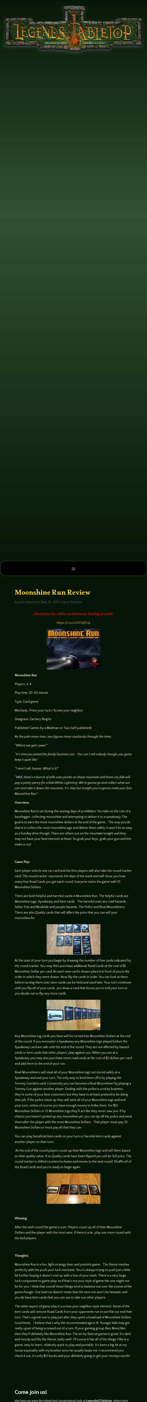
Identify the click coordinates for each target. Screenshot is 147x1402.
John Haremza (29, 602)
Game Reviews (71, 602)
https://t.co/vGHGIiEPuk (73, 623)
